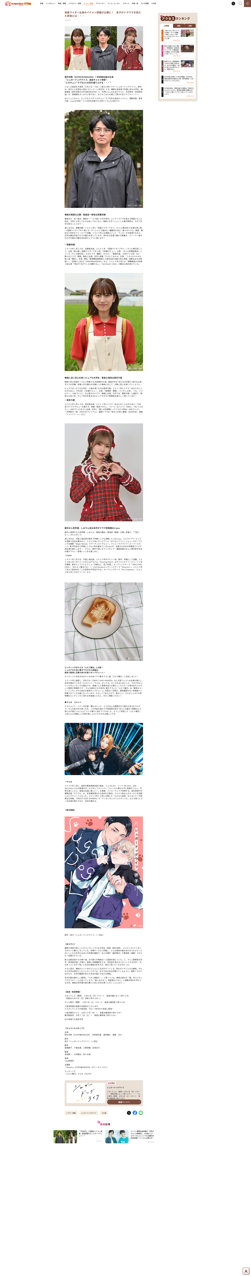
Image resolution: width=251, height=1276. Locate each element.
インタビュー (50, 3)
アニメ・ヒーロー (114, 3)
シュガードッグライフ (88, 1113)
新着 (41, 3)
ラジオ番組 (145, 3)
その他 (153, 3)
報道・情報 (62, 3)
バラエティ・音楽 (75, 3)
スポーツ (126, 3)
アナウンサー (100, 3)
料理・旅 (135, 3)
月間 (190, 26)
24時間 (166, 26)
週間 (178, 26)
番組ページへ (124, 1102)
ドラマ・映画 (88, 3)
